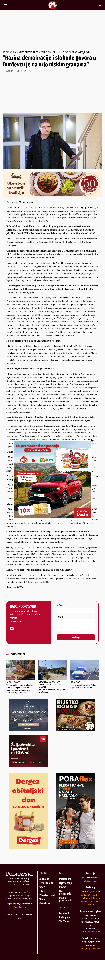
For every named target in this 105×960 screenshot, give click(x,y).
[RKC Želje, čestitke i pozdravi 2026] (28, 765)
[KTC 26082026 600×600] (52, 516)
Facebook (64, 913)
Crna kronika (46, 883)
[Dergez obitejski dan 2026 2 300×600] (28, 848)
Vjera (42, 899)
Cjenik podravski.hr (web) (90, 901)
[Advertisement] (52, 30)
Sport (42, 887)
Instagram (64, 917)
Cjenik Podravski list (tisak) (90, 898)
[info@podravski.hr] (12, 628)
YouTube (64, 921)
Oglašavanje (65, 883)
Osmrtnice (44, 903)
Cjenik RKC (90, 905)
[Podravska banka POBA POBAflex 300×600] (75, 848)
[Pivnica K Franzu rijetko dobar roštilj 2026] (75, 730)
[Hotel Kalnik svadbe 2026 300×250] (28, 730)
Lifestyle (44, 891)
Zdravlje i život (47, 895)
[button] (5, 5)
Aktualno (44, 879)
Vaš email (61, 605)
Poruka (60, 617)
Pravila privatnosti (65, 899)
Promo (62, 887)
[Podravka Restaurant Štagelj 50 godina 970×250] (52, 196)
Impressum (65, 879)
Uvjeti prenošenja (65, 892)
